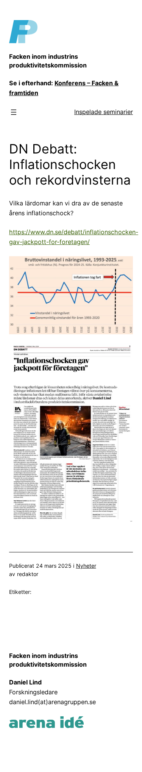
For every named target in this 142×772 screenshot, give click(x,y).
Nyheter (86, 565)
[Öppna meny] (13, 112)
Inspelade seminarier (103, 112)
